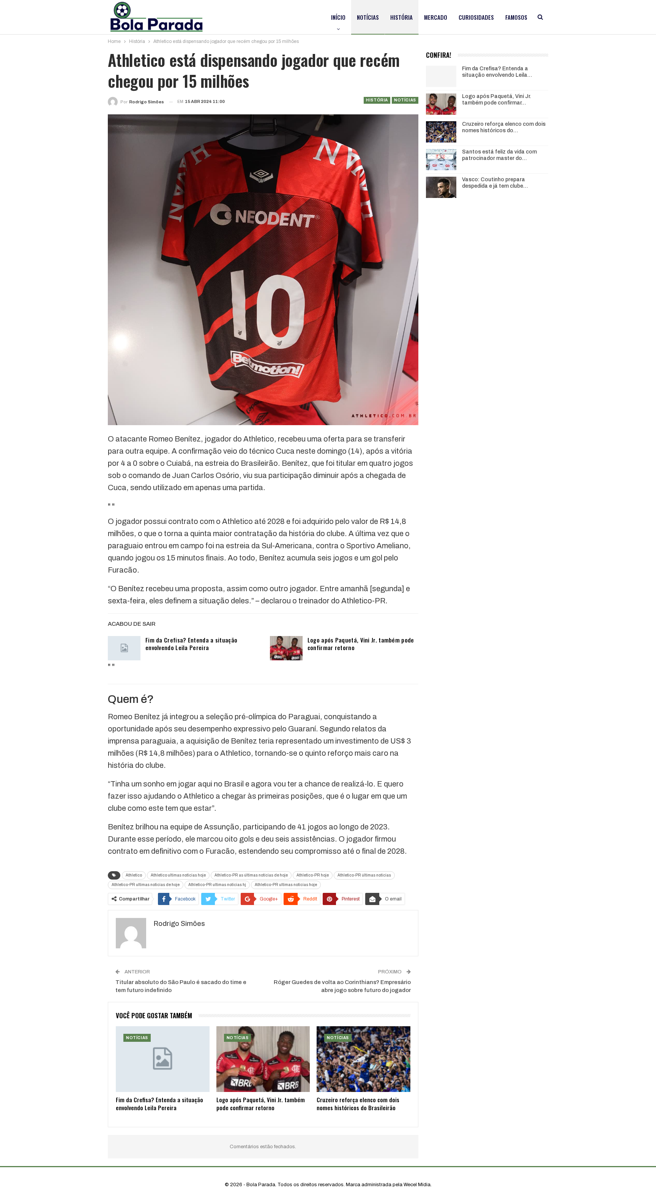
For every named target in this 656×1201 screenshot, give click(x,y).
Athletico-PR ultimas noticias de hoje (146, 885)
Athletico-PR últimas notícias (364, 875)
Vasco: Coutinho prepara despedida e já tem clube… (495, 183)
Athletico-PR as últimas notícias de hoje (251, 875)
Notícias (368, 17)
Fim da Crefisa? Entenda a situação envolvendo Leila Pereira (191, 644)
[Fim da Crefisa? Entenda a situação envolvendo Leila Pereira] (124, 648)
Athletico (134, 875)
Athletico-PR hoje (312, 875)
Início (338, 17)
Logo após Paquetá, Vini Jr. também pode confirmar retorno (361, 644)
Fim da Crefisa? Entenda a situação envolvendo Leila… (497, 72)
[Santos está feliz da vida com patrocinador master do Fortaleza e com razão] (441, 159)
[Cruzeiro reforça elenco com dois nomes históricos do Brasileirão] (363, 1059)
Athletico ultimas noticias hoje (178, 875)
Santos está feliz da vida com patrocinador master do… (499, 155)
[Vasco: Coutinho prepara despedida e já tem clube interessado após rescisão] (441, 187)
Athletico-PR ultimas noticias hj (217, 885)
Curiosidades (476, 17)
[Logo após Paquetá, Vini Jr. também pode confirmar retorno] (286, 648)
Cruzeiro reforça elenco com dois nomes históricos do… (504, 127)
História (401, 17)
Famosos (516, 17)
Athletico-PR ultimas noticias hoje (286, 885)
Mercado (435, 17)
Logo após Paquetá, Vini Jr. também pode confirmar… (496, 99)
